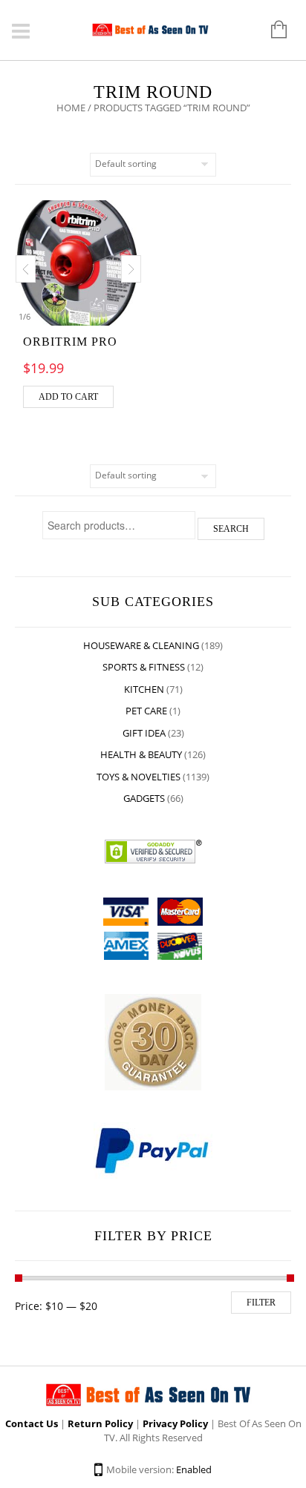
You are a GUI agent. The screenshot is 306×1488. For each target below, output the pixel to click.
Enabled (194, 1469)
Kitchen (144, 689)
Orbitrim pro (70, 341)
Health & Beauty (141, 754)
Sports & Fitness (143, 667)
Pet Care (146, 710)
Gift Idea (144, 733)
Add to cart (68, 397)
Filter (261, 1302)
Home (70, 107)
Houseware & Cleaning (141, 645)
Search (231, 529)
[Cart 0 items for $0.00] (271, 30)
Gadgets (144, 798)
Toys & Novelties (138, 776)
